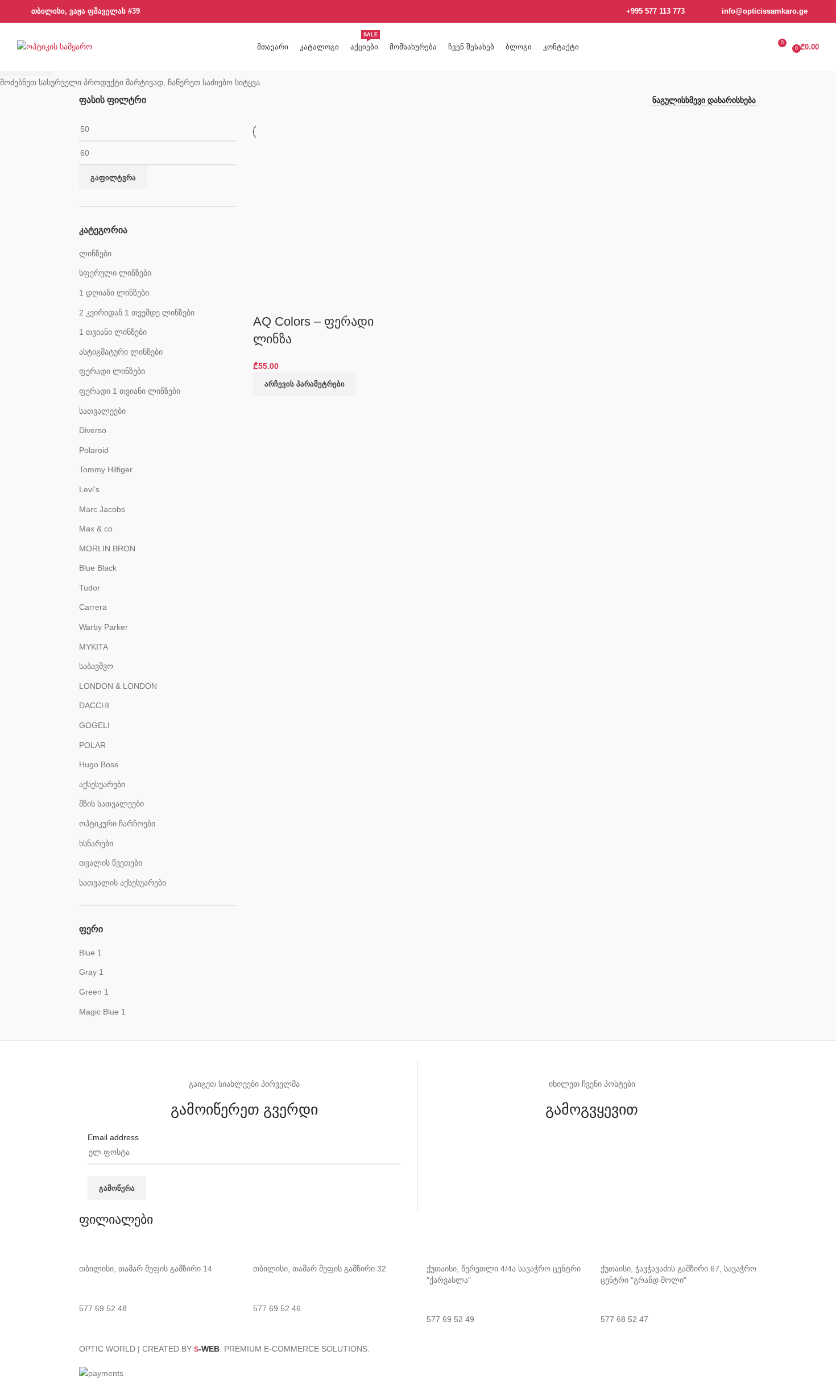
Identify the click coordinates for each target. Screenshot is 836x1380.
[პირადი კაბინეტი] (756, 47)
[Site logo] (54, 46)
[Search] (736, 47)
